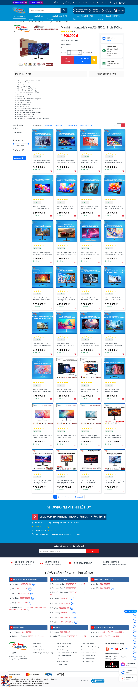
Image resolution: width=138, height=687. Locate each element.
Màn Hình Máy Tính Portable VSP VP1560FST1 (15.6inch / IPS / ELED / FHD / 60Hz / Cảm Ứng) (66, 207)
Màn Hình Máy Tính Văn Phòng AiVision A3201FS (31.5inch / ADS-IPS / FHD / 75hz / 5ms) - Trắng (42, 436)
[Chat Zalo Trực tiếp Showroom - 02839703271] (135, 626)
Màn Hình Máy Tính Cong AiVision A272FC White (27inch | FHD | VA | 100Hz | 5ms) (90, 345)
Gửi (93, 551)
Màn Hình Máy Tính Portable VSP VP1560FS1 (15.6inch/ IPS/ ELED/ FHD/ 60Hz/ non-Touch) (114, 207)
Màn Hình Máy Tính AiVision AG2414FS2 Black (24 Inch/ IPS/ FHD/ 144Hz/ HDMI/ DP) (66, 162)
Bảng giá (69, 3)
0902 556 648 (23, 603)
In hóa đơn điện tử (62, 661)
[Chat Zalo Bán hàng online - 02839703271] (135, 615)
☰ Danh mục (18, 16)
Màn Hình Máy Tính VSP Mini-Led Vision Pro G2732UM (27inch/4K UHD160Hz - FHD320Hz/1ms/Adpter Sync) (114, 436)
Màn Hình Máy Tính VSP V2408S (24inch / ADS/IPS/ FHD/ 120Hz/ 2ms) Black (66, 390)
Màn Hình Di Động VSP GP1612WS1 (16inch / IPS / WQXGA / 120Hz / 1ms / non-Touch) (41, 207)
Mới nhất (49, 125)
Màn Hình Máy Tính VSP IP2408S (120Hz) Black (112, 390)
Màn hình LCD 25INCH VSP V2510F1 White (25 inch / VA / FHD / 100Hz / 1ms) (89, 253)
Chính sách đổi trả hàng (88, 658)
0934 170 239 (25, 598)
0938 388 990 (64, 608)
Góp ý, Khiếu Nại (62, 664)
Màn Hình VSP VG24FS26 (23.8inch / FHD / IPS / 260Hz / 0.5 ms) (42, 345)
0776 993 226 (24, 593)
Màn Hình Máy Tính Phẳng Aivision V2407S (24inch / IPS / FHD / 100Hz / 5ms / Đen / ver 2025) (90, 436)
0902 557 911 (27, 632)
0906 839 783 (71, 588)
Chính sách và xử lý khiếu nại (89, 653)
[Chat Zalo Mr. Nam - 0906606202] (135, 631)
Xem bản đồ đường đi (43, 526)
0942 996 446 (65, 632)
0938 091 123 (66, 613)
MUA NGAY (67, 60)
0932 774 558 (22, 589)
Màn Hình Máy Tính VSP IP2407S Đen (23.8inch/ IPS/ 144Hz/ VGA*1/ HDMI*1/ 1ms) (42, 299)
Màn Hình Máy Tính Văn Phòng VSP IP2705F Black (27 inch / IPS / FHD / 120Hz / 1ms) (66, 253)
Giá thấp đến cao (72, 125)
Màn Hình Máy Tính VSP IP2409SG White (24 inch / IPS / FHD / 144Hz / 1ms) (114, 162)
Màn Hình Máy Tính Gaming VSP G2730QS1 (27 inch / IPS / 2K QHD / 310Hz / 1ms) (42, 253)
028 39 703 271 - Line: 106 (109, 636)
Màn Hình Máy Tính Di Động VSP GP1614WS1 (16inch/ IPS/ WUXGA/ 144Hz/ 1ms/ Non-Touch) (90, 207)
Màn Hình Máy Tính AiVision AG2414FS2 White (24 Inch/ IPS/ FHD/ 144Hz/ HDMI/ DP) (42, 162)
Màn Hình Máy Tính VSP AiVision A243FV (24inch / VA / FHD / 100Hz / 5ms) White (42, 390)
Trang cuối (79, 497)
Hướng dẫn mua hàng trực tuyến (67, 653)
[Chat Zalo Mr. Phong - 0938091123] (135, 647)
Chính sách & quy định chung (90, 647)
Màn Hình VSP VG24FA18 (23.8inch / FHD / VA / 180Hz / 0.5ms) (113, 299)
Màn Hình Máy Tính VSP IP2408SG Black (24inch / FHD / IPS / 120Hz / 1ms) (114, 345)
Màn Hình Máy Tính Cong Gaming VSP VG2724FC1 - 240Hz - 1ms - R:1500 (88, 482)
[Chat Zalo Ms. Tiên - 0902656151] (135, 652)
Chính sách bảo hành (87, 661)
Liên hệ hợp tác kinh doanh (41, 650)
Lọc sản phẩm (19, 158)
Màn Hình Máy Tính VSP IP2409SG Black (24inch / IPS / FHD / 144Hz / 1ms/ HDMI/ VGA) (90, 299)
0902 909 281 (65, 603)
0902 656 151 (65, 617)
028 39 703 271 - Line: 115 (112, 632)
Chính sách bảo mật (87, 650)
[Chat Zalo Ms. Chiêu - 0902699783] (135, 657)
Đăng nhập (115, 3)
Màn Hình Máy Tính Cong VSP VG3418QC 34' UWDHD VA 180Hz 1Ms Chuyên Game (42, 482)
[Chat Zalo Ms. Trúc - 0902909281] (135, 636)
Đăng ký (123, 3)
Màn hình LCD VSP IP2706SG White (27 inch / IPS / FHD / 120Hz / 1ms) (89, 162)
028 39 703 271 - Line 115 (75, 584)
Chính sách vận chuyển (88, 656)
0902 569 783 (23, 2)
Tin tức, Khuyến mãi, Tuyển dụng (43, 653)
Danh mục (17, 132)
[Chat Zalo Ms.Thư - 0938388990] (135, 642)
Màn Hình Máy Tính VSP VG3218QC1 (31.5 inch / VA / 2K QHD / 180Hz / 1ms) (66, 299)
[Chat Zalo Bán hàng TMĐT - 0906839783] (135, 621)
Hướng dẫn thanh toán (64, 656)
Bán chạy (59, 125)
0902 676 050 (26, 584)
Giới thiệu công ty (38, 647)
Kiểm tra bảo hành (62, 647)
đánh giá (74, 31)
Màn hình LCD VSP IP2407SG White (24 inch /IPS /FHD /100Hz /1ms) (114, 253)
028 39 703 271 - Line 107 (76, 636)
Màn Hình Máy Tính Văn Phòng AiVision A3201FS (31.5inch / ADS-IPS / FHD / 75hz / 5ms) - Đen (66, 436)
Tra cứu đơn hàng (62, 650)
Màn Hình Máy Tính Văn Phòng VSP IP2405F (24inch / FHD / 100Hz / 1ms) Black (114, 482)
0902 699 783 (66, 622)
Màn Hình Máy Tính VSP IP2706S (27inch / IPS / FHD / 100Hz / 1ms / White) (65, 345)
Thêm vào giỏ (84, 60)
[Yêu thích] (94, 60)
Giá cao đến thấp (87, 125)
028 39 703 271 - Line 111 (37, 636)
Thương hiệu (19, 150)
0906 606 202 (65, 599)
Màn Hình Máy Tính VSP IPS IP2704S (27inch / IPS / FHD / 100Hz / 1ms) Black (89, 390)
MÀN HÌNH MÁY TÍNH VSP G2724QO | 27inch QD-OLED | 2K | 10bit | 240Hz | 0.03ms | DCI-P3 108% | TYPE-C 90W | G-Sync (66, 482)
